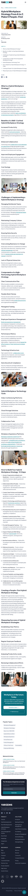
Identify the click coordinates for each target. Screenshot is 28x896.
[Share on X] (4, 77)
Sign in (2, 843)
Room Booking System (6, 824)
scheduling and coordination (17, 440)
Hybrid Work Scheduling (20, 829)
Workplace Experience (9, 736)
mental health (12, 533)
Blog (2, 7)
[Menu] (25, 2)
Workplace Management (9, 725)
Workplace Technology (9, 728)
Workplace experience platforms (10, 436)
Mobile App (3, 838)
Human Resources (8, 739)
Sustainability (18, 745)
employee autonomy (20, 300)
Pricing (16, 860)
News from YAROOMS (9, 731)
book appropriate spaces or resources (11, 446)
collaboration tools (18, 353)
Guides (3, 858)
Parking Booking (19, 842)
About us (17, 850)
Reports (3, 852)
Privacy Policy (9, 890)
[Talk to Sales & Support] (24, 892)
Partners (17, 852)
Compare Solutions (19, 858)
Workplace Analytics (20, 839)
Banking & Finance (19, 822)
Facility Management (9, 742)
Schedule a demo (13, 707)
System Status (4, 871)
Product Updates (5, 865)
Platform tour (14, 711)
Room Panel (4, 835)
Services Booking (19, 836)
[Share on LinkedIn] (2, 77)
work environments (14, 132)
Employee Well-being (9, 748)
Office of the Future (8, 745)
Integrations (4, 841)
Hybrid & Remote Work (10, 7)
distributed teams (21, 212)
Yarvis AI (3, 819)
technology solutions (14, 503)
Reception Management (20, 834)
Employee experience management (11, 322)
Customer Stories (5, 860)
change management (7, 250)
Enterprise (17, 819)
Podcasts (3, 855)
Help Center (4, 868)
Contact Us (17, 855)
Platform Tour (4, 863)
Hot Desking (18, 831)
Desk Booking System (6, 822)
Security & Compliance (20, 863)
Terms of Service (18, 890)
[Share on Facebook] (6, 77)
